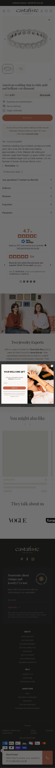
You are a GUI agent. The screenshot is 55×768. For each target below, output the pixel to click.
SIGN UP (14, 388)
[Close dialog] (52, 366)
